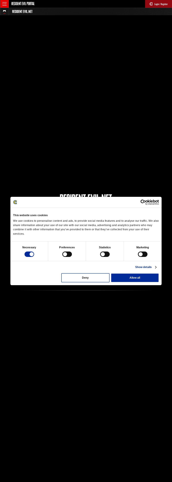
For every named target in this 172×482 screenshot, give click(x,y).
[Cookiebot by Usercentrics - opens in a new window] (144, 202)
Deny (85, 277)
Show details (143, 267)
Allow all (135, 277)
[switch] (67, 254)
